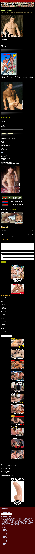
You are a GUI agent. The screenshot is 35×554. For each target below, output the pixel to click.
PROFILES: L (5, 538)
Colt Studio (18, 519)
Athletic (6, 518)
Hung (30, 521)
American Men (21, 12)
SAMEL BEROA (4, 297)
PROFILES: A (5, 529)
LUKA (2, 301)
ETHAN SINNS (4, 311)
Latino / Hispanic (6, 522)
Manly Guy (16, 522)
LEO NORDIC (4, 298)
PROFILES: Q (5, 542)
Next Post (31, 230)
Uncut (11, 524)
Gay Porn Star (26, 520)
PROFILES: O (5, 540)
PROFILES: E (5, 532)
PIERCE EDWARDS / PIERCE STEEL (11, 465)
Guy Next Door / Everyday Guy (14, 521)
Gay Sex (30, 520)
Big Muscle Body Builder (29, 518)
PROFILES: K (5, 537)
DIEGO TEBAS (4, 324)
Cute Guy (3, 520)
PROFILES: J (5, 536)
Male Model (11, 522)
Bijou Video (25, 12)
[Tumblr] (3, 510)
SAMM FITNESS (10, 475)
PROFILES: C (5, 531)
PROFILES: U (5, 545)
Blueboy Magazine (28, 12)
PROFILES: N (5, 539)
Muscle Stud (28, 522)
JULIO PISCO (4, 308)
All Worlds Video (18, 12)
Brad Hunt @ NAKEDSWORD (11, 209)
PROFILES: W (5, 546)
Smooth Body (23, 523)
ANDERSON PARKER (5, 304)
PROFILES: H (5, 535)
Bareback (10, 518)
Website (2, 257)
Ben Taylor (5, 474)
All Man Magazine (14, 12)
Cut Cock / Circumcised (28, 519)
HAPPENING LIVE (4, 527)
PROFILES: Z (5, 549)
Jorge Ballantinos (8, 472)
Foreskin (18, 520)
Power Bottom (5, 523)
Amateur (2, 518)
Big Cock (20, 518)
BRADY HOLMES (4, 315)
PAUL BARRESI (9, 468)
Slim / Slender (16, 523)
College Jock (13, 519)
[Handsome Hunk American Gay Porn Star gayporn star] (12, 201)
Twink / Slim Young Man (5, 524)
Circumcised (8, 519)
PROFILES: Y (5, 548)
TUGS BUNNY (4, 314)
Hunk (2, 522)
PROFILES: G (5, 534)
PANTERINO (3, 307)
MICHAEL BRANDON (8, 464)
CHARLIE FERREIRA (5, 327)
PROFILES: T (5, 544)
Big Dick (23, 518)
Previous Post (4, 230)
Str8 (28, 523)
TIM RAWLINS (6, 462)
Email (2, 254)
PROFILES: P (5, 541)
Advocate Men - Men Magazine (8, 12)
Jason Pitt (8, 471)
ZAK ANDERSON (4, 317)
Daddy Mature (14, 520)
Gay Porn (21, 520)
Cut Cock (21, 519)
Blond (5, 519)
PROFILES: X (5, 547)
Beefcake (17, 518)
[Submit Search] (1, 336)
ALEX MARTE (4, 331)
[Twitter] (2, 510)
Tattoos (30, 523)
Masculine (20, 522)
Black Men (2, 519)
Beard (14, 518)
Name (2, 251)
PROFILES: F (5, 533)
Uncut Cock (15, 524)
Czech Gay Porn (9, 520)
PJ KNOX (3, 328)
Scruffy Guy (10, 523)
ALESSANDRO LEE (4, 321)
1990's (4, 12)
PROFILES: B (5, 530)
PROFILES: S (5, 543)
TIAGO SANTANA (4, 318)
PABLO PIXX (3, 325)
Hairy (22, 521)
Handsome (26, 521)
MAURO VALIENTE (4, 300)
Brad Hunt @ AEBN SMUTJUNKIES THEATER (14, 208)
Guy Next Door (5, 521)
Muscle (23, 522)
